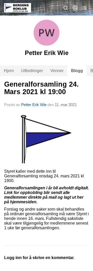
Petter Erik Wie (34, 104)
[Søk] (65, 7)
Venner (57, 70)
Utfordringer (32, 70)
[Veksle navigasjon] (84, 7)
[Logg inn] (75, 7)
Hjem (9, 70)
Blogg (77, 70)
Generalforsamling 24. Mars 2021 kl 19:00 (41, 88)
